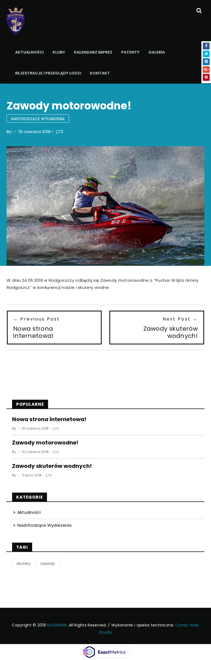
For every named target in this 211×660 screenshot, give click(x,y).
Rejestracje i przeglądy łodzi (48, 73)
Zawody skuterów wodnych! (52, 466)
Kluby (58, 52)
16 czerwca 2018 (35, 131)
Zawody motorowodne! (45, 442)
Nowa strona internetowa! (49, 419)
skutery (23, 563)
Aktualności (29, 52)
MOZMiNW (57, 625)
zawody (47, 563)
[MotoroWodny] (15, 20)
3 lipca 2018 (31, 475)
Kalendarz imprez (93, 52)
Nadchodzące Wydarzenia (38, 118)
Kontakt (100, 73)
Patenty (130, 52)
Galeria (156, 52)
